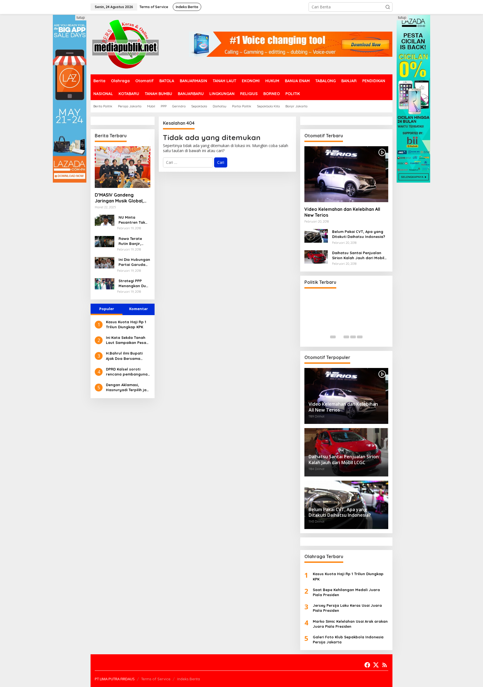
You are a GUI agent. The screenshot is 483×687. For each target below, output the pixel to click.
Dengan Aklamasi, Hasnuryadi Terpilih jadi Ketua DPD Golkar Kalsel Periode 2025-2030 (128, 387)
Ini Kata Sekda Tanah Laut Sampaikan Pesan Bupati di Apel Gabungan (127, 340)
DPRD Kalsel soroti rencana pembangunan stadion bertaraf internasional (128, 372)
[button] (387, 7)
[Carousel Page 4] (353, 337)
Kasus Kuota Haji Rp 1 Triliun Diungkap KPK (126, 324)
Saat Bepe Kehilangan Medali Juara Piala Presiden (346, 592)
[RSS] (384, 665)
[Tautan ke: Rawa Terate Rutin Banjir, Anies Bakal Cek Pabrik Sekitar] (104, 241)
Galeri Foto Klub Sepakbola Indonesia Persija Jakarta (348, 639)
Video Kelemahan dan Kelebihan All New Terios (342, 212)
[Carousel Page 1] (333, 337)
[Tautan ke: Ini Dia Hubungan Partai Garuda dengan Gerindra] (104, 262)
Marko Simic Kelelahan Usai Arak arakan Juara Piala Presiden (350, 624)
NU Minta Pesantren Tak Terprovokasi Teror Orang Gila (134, 220)
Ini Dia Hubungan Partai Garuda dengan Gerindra (134, 262)
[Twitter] (376, 665)
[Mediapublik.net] (125, 43)
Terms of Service (156, 679)
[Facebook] (367, 665)
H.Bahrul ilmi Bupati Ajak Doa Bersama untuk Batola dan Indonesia (124, 356)
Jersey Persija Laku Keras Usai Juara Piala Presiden (347, 608)
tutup (81, 17)
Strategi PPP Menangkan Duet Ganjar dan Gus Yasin (134, 283)
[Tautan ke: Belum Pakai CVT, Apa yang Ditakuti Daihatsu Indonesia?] (316, 235)
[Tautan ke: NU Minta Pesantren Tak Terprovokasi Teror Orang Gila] (104, 220)
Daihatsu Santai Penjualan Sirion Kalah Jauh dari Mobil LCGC (358, 255)
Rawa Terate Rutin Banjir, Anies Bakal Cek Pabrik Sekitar (133, 241)
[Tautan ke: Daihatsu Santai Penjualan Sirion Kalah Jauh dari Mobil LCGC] (316, 256)
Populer (106, 308)
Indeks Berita (188, 679)
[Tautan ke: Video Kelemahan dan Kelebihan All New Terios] (346, 174)
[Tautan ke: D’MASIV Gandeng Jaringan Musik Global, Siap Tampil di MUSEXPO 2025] (122, 167)
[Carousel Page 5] (360, 337)
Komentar (138, 308)
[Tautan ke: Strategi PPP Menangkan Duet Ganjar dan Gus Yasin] (104, 283)
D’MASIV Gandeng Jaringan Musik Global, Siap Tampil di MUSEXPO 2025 (121, 198)
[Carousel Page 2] (339, 337)
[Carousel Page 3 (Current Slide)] (346, 337)
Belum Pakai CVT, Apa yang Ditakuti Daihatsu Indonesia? (358, 234)
